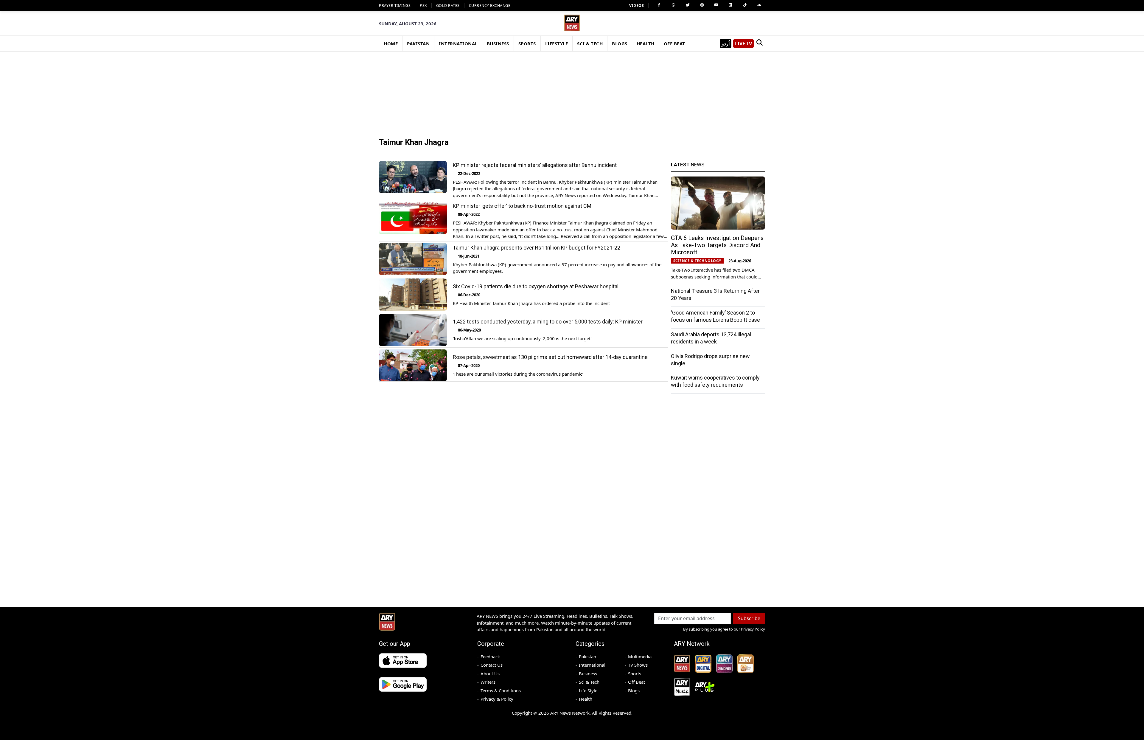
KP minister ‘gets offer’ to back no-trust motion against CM (522, 206)
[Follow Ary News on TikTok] (745, 5)
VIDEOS (636, 5)
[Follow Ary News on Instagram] (702, 5)
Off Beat (636, 682)
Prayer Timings (395, 5)
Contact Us (492, 665)
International (592, 665)
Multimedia (640, 657)
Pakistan (587, 657)
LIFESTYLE (556, 44)
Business (588, 673)
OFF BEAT (674, 44)
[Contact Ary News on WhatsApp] (673, 5)
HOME (391, 44)
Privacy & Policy (497, 699)
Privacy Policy (753, 629)
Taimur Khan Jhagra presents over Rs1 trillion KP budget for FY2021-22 (536, 247)
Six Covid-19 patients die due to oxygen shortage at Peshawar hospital (535, 286)
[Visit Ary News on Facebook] (659, 5)
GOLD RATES (448, 5)
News (687, 165)
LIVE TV (743, 43)
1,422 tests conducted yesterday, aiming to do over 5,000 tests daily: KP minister (548, 322)
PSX (423, 5)
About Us (490, 673)
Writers (488, 682)
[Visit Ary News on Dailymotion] (730, 5)
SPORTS (527, 44)
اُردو (726, 43)
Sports (634, 673)
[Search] (759, 43)
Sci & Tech (589, 682)
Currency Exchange (490, 5)
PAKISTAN (418, 44)
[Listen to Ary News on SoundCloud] (759, 5)
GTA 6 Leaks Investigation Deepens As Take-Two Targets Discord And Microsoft (717, 245)
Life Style (588, 690)
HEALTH (646, 44)
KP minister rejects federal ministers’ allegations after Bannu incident (535, 165)
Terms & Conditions (501, 690)
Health (585, 699)
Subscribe (749, 618)
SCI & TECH (590, 44)
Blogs (634, 690)
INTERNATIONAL (458, 44)
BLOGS (619, 44)
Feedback (490, 657)
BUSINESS (498, 44)
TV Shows (638, 665)
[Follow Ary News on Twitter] (688, 5)
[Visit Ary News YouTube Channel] (716, 5)
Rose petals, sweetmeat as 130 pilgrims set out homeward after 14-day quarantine (550, 357)
